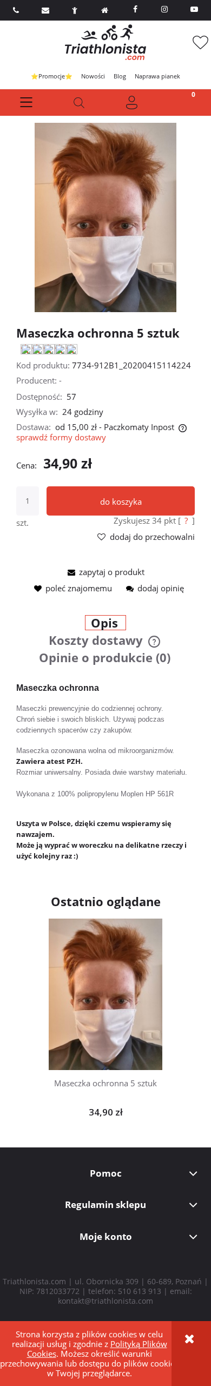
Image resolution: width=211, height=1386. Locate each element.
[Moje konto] (132, 102)
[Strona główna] (105, 42)
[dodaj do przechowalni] (122, 986)
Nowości (93, 76)
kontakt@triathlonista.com (105, 1301)
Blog (120, 76)
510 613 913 (139, 1291)
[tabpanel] (105, 772)
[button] (26, 102)
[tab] (106, 623)
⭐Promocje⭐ (51, 76)
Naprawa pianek (157, 76)
